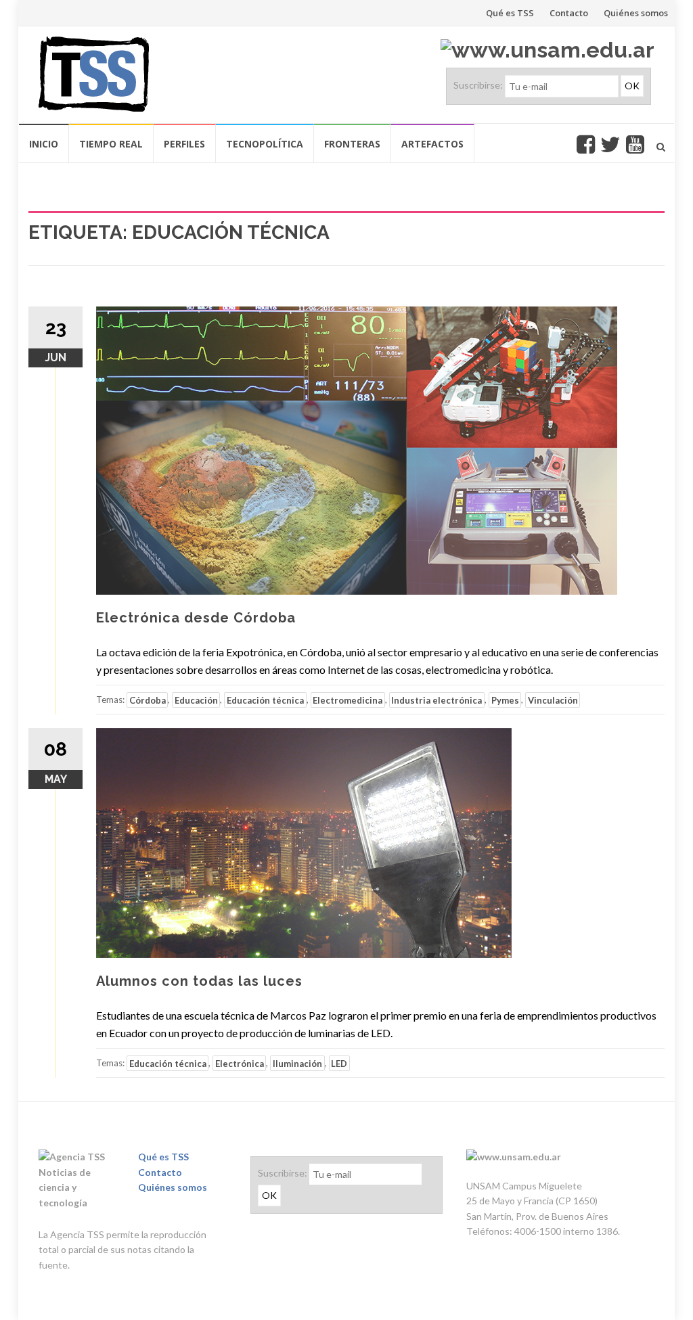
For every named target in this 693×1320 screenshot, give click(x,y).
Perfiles (184, 143)
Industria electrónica (436, 699)
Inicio (43, 143)
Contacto (569, 13)
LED (339, 1062)
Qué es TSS (510, 13)
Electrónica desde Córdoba (196, 618)
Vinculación (553, 699)
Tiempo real (111, 143)
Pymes (505, 699)
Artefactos (432, 143)
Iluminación (297, 1062)
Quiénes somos (636, 13)
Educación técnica (265, 699)
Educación (196, 699)
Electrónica (239, 1062)
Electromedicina (347, 699)
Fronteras (352, 143)
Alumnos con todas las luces (199, 981)
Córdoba (147, 699)
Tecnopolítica (264, 143)
